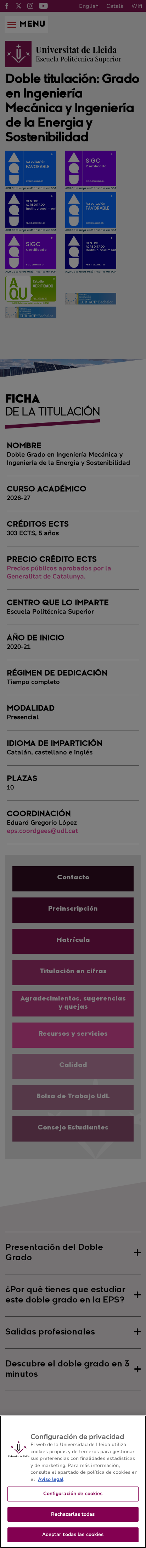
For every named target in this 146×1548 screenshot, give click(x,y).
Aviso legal (50, 1479)
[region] (73, 1481)
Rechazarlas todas (73, 1514)
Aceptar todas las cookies (72, 1534)
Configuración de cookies (72, 1493)
